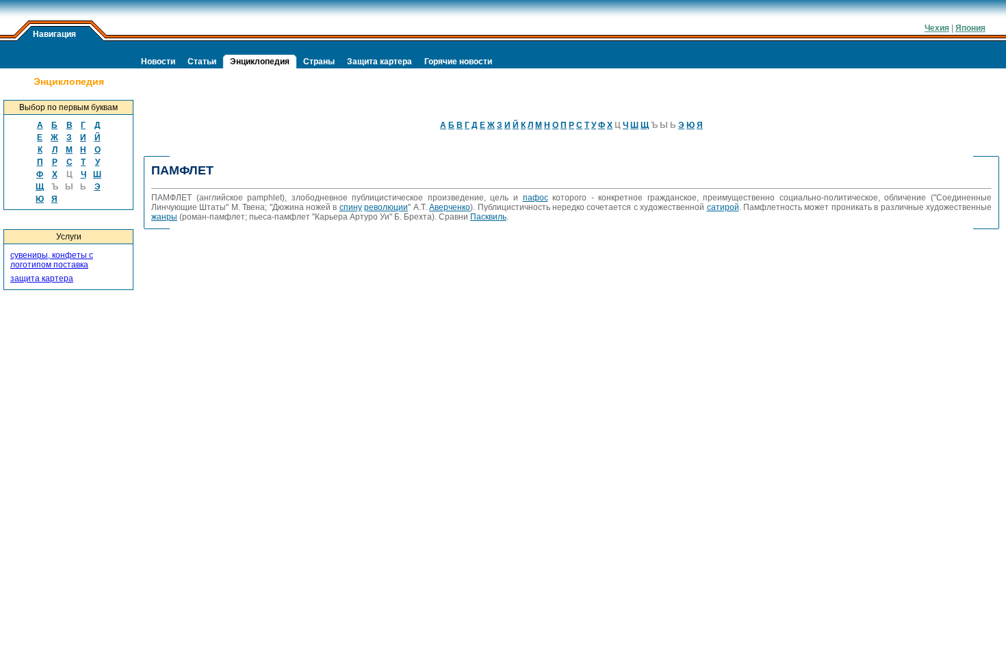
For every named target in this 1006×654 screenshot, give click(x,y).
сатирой (723, 207)
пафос (535, 197)
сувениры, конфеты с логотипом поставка (51, 260)
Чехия (937, 28)
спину (350, 207)
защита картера (41, 278)
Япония (970, 28)
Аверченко (449, 207)
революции (386, 207)
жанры (164, 217)
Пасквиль (488, 217)
